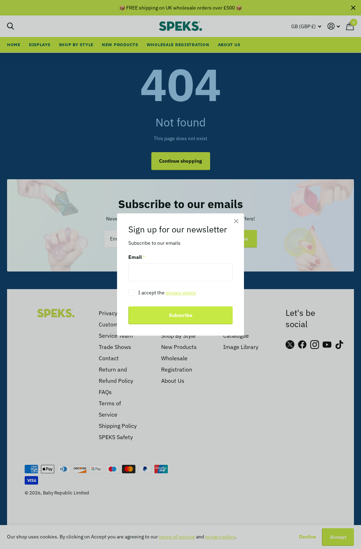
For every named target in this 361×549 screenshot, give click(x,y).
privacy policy (181, 292)
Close (236, 221)
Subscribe (180, 315)
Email (136, 257)
